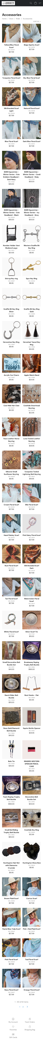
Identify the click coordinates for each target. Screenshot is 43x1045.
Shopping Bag (30, 1030)
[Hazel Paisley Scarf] (11, 523)
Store (11, 19)
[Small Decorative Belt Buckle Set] (11, 650)
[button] (9, 3)
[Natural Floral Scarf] (31, 96)
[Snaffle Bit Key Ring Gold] (31, 297)
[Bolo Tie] (11, 749)
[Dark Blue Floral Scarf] (31, 129)
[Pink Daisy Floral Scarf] (31, 523)
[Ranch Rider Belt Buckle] (11, 683)
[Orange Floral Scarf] (31, 978)
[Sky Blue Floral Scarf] (31, 66)
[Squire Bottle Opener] (31, 716)
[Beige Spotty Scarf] (31, 33)
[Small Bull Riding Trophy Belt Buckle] (11, 818)
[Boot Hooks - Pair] (31, 683)
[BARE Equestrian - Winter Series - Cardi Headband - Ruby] (31, 160)
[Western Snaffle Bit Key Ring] (31, 233)
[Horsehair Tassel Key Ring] (31, 330)
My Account (13, 1022)
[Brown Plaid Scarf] (11, 886)
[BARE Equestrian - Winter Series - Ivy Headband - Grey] (31, 198)
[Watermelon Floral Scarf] (31, 587)
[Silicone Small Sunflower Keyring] (11, 460)
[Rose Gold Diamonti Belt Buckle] (11, 716)
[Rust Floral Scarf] (11, 554)
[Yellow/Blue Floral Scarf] (11, 33)
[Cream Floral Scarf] (11, 493)
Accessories (27, 19)
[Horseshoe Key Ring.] (11, 330)
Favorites (13, 1030)
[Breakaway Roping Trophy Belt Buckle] (31, 650)
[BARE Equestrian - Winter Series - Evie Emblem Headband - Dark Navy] (11, 160)
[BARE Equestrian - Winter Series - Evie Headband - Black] (11, 198)
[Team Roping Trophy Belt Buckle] (11, 785)
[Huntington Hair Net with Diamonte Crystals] (11, 851)
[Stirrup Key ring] (11, 266)
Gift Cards (13, 1037)
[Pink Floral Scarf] (11, 947)
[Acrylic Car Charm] (11, 363)
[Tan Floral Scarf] (11, 587)
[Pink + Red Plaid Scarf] (31, 917)
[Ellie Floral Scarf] (31, 493)
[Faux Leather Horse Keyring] (11, 427)
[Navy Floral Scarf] (11, 978)
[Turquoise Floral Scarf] (11, 66)
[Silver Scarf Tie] (31, 620)
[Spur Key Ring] (31, 266)
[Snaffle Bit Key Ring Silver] (11, 297)
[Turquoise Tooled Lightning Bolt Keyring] (31, 460)
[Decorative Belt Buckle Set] (31, 785)
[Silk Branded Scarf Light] (11, 96)
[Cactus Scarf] (31, 886)
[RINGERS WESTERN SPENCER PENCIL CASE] (31, 749)
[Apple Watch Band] (31, 363)
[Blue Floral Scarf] (11, 129)
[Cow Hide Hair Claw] (11, 393)
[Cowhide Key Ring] (31, 818)
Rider (18, 19)
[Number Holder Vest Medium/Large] (11, 233)
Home (4, 19)
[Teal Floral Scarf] (31, 947)
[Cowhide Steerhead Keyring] (31, 393)
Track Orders (30, 1022)
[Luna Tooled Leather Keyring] (31, 427)
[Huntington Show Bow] (31, 851)
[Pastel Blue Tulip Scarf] (11, 917)
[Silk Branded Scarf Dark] (31, 554)
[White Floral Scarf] (11, 620)
